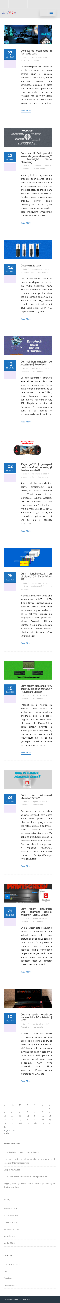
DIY (22, 60)
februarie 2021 (10, 1209)
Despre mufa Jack (31, 265)
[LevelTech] (9, 16)
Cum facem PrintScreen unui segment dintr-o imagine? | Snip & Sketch (36, 911)
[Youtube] (5, 4)
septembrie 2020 (12, 1229)
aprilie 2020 (9, 1243)
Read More (25, 110)
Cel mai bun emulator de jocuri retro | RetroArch (36, 363)
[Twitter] (24, 4)
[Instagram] (18, 4)
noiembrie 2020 (11, 1222)
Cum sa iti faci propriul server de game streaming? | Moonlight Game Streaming (36, 158)
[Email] (31, 4)
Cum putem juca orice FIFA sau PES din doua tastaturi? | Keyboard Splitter (36, 688)
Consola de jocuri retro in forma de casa (36, 52)
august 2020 (9, 1236)
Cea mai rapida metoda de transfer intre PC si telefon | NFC (36, 1017)
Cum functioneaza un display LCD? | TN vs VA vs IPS (36, 576)
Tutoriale (25, 169)
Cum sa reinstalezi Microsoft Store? (36, 797)
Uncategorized (27, 272)
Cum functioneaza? (33, 586)
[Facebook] (12, 4)
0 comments (33, 60)
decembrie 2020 (11, 1215)
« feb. (6, 1133)
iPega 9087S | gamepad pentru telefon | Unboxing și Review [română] (36, 467)
